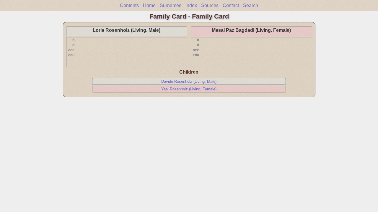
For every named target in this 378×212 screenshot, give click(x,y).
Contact (231, 5)
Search (250, 5)
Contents (129, 5)
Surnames (170, 5)
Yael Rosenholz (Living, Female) (188, 89)
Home (149, 5)
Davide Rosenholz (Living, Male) (188, 81)
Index (191, 5)
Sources (210, 5)
